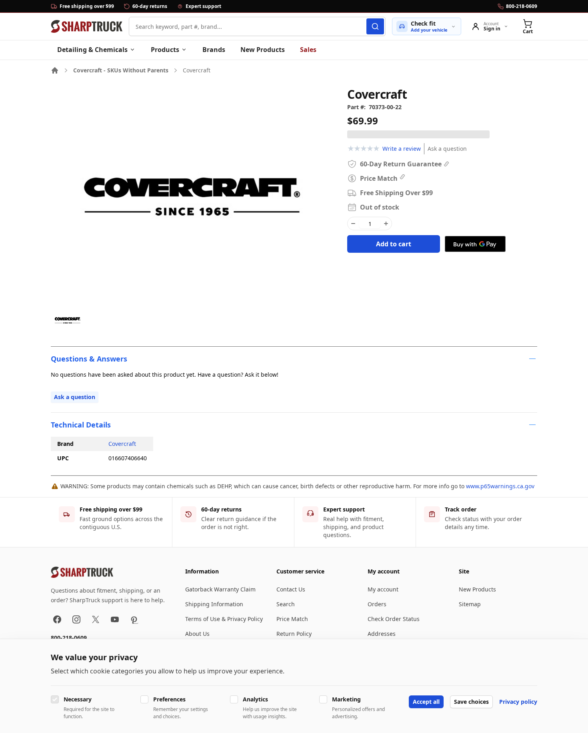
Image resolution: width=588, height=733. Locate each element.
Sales (308, 49)
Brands (213, 49)
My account (383, 589)
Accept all (426, 701)
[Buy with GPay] (475, 244)
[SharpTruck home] (86, 26)
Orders (377, 604)
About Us (197, 633)
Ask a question (447, 148)
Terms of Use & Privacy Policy (224, 619)
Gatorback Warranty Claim (220, 589)
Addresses (382, 633)
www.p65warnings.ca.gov (500, 486)
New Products (262, 49)
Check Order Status (394, 619)
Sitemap (470, 604)
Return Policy (294, 633)
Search (285, 604)
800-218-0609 (69, 637)
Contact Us (290, 589)
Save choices (471, 701)
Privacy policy (518, 701)
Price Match (292, 619)
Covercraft (122, 443)
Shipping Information (214, 604)
